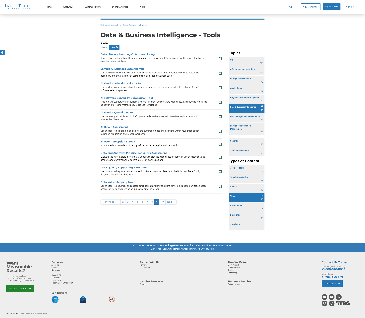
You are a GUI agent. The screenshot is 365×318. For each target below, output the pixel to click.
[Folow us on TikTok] (331, 303)
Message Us (331, 283)
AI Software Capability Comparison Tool (127, 97)
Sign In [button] (349, 7)
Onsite (230, 270)
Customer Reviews (93, 7)
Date (104, 47)
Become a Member (18, 288)
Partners (143, 265)
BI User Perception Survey (118, 141)
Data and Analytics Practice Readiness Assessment (134, 152)
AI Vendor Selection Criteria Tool (122, 83)
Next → (171, 201)
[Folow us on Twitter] (338, 297)
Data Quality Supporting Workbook (124, 167)
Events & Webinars (120, 7)
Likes (113, 47)
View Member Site (310, 7)
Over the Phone (234, 267)
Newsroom (55, 270)
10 (162, 201)
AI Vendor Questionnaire (117, 112)
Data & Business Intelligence (135, 25)
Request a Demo (331, 7)
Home (49, 7)
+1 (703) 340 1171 (206, 249)
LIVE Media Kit (145, 267)
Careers (54, 267)
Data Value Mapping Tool (117, 182)
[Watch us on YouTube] (331, 297)
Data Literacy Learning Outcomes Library (128, 54)
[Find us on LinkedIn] (324, 297)
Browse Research (147, 284)
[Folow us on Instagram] (324, 303)
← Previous (108, 201)
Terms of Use (56, 278)
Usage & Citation (58, 275)
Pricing (142, 7)
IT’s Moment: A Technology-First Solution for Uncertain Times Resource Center (187, 245)
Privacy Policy (57, 280)
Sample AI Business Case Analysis (122, 68)
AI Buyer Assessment (114, 126)
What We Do (68, 7)
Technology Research (109, 25)
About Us (55, 265)
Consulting (232, 273)
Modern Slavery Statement (62, 283)
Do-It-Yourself (233, 265)
